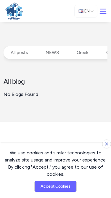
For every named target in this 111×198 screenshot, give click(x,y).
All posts (19, 52)
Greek (83, 52)
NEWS (52, 52)
